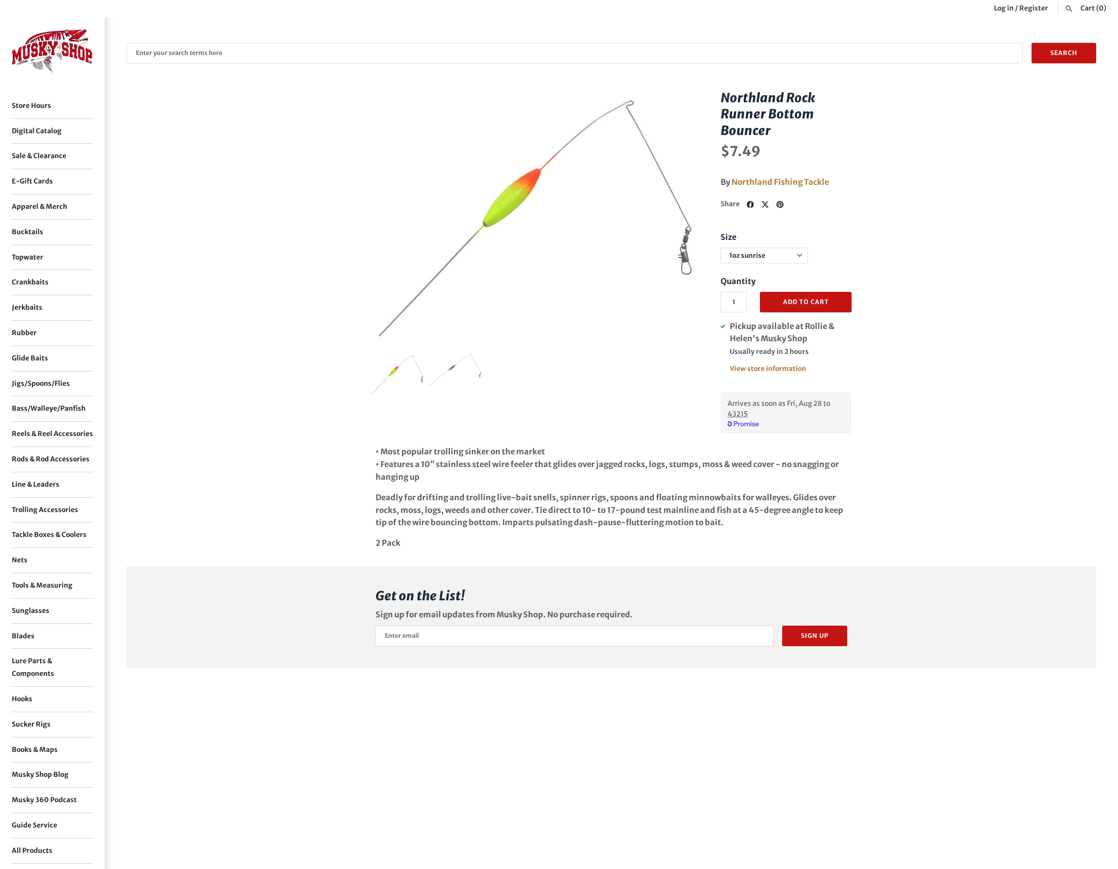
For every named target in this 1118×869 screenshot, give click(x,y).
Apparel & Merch (39, 206)
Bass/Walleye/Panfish (49, 408)
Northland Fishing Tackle (780, 182)
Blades (23, 636)
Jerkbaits (27, 307)
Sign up (814, 636)
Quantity (738, 281)
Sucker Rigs (31, 724)
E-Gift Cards (32, 181)
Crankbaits (30, 282)
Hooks (22, 699)
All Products (32, 850)
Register (1033, 8)
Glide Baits (30, 358)
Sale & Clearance (39, 156)
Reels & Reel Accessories (52, 433)
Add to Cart (806, 302)
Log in (1004, 8)
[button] (680, 217)
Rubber (24, 333)
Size (728, 237)
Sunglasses (30, 610)
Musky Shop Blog (40, 774)
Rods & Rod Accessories (51, 459)
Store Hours (31, 105)
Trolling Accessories (45, 509)
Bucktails (27, 232)
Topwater (27, 257)
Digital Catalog (37, 131)
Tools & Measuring (42, 585)
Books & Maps (35, 749)
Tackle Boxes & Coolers (49, 534)
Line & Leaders (35, 484)
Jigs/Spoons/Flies (41, 383)
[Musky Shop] (52, 51)
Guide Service (34, 825)
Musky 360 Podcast (44, 800)
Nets (20, 560)
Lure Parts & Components (33, 667)
